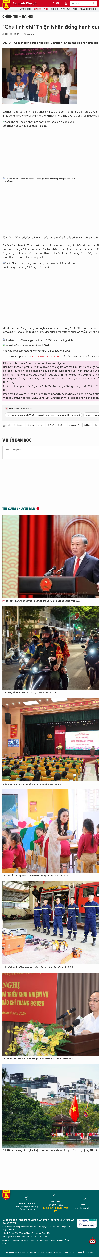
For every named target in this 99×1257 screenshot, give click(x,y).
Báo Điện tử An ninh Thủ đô (6, 5)
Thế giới (54, 9)
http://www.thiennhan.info (46, 356)
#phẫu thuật (74, 425)
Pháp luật (65, 9)
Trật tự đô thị (24, 9)
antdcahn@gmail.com (83, 1208)
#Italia (41, 425)
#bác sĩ (50, 425)
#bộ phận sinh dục (15, 425)
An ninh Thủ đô (24, 3)
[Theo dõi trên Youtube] (57, 3)
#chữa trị (61, 425)
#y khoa (87, 425)
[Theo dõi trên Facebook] (54, 3)
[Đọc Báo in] (67, 3)
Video (75, 9)
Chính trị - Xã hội (40, 9)
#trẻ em (31, 425)
